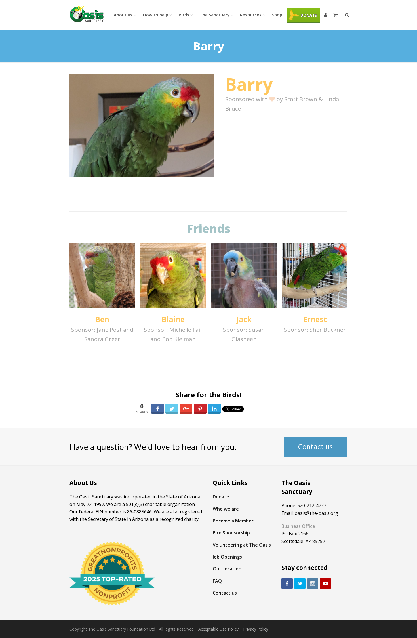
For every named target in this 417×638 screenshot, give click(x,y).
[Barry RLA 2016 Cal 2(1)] (142, 125)
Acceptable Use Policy (218, 629)
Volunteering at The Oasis (242, 545)
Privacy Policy (255, 629)
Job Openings (227, 557)
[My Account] (326, 15)
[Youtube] (325, 583)
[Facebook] (287, 583)
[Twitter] (300, 583)
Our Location (227, 569)
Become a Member (233, 521)
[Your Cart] (336, 15)
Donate (221, 497)
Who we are (226, 509)
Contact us (315, 446)
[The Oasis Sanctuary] (87, 14)
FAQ (217, 581)
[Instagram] (312, 583)
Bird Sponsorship (231, 533)
